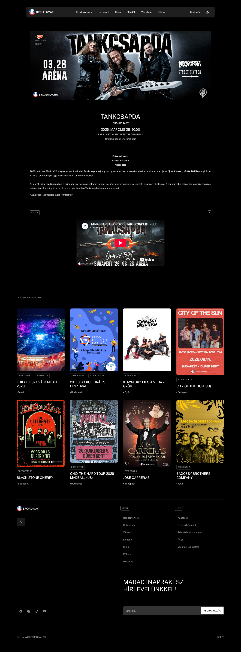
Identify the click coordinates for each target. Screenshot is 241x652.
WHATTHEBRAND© (35, 637)
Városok (127, 532)
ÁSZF (180, 539)
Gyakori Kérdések (187, 525)
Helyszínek (103, 12)
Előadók (131, 12)
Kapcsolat (183, 517)
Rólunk (161, 12)
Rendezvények (131, 517)
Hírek (118, 12)
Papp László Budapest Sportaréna (120, 134)
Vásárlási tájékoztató (188, 546)
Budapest (115, 138)
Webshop (146, 12)
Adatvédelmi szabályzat (190, 532)
